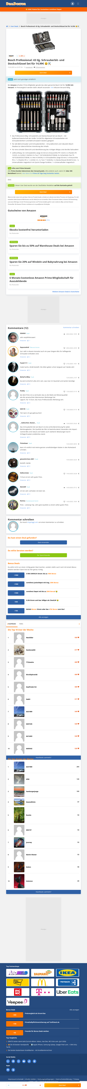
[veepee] (18, 1001)
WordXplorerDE (31, 675)
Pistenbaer (26, 443)
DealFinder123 (31, 687)
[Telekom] (43, 992)
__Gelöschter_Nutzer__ (30, 423)
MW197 (29, 830)
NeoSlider (29, 638)
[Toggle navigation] (78, 4)
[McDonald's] (43, 982)
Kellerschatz (26, 473)
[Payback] (67, 982)
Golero (28, 867)
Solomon (29, 881)
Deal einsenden (43, 542)
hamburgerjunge (32, 791)
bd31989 (29, 712)
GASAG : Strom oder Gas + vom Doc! (45, 609)
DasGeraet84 (30, 650)
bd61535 (29, 724)
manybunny (29, 67)
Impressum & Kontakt (15, 1079)
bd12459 (29, 736)
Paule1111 (25, 363)
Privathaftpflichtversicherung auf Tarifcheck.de (42, 1022)
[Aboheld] (18, 973)
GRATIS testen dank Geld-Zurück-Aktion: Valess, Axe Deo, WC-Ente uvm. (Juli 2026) (37, 1041)
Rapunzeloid (29, 347)
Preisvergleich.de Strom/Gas (35, 1013)
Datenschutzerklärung (64, 1079)
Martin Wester (31, 855)
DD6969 (24, 333)
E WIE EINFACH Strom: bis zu (41, 574)
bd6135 (24, 409)
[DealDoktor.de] (16, 3)
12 (40, 67)
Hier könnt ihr (40, 173)
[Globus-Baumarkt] (43, 973)
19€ (52, 87)
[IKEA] (67, 973)
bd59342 (29, 749)
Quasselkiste (30, 802)
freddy (24, 391)
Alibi (27, 779)
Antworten (23, 340)
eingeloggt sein (32, 522)
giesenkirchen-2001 (29, 459)
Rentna (29, 501)
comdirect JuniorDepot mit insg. (42, 583)
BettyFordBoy (27, 377)
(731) (48, 220)
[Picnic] (18, 992)
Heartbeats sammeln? (43, 757)
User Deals (14, 26)
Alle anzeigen (43, 617)
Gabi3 (28, 699)
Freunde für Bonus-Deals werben (37, 1031)
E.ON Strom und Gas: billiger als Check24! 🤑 (42, 600)
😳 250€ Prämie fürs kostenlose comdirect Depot (43, 9)
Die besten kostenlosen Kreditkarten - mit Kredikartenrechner (30, 1050)
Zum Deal (43, 73)
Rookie (28, 815)
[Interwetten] (18, 982)
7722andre (30, 662)
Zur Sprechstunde (43, 555)
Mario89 (25, 487)
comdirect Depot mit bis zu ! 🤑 (42, 591)
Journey (29, 842)
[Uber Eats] (67, 992)
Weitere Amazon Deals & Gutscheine (65, 292)
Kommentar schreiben (71, 327)
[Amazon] (11, 56)
